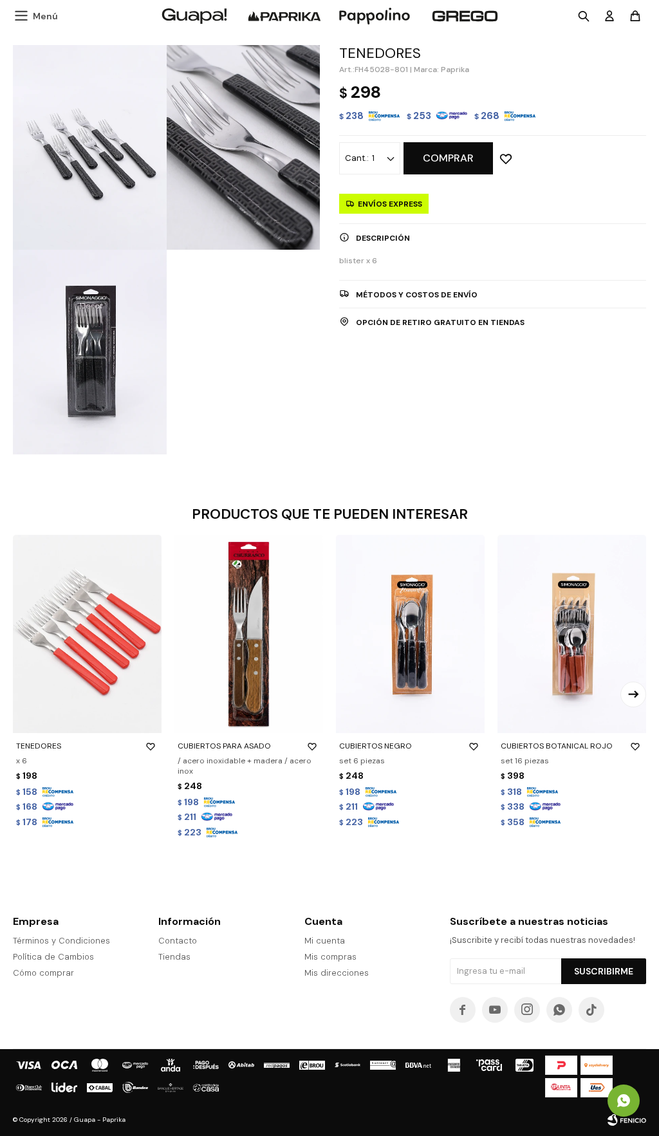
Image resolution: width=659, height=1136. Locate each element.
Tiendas (174, 956)
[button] (633, 694)
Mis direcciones (336, 972)
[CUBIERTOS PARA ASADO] (248, 634)
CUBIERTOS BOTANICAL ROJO (557, 746)
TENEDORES (38, 746)
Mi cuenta (324, 940)
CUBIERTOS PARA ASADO (224, 746)
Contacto (177, 940)
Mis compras (330, 956)
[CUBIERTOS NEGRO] (410, 634)
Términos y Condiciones (61, 940)
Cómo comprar (43, 972)
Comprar (448, 158)
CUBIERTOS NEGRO (375, 746)
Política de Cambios (53, 956)
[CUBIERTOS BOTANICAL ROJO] (571, 634)
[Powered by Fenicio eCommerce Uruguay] (627, 1120)
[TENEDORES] (87, 634)
